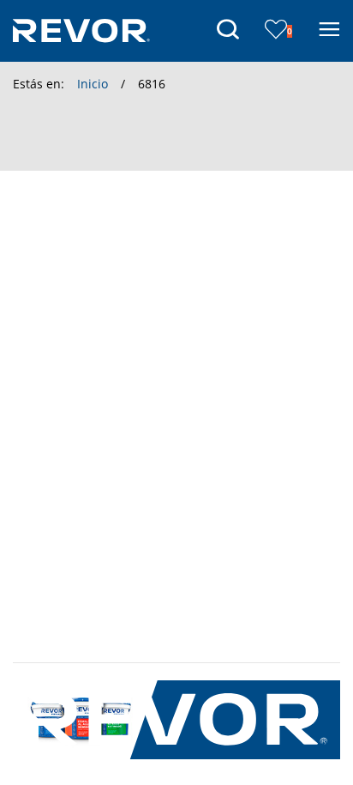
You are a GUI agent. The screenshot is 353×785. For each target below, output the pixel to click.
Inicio (92, 83)
